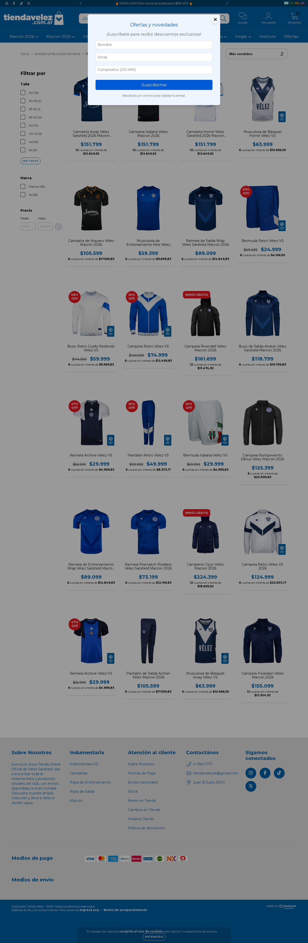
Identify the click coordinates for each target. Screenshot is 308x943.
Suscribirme (154, 84)
